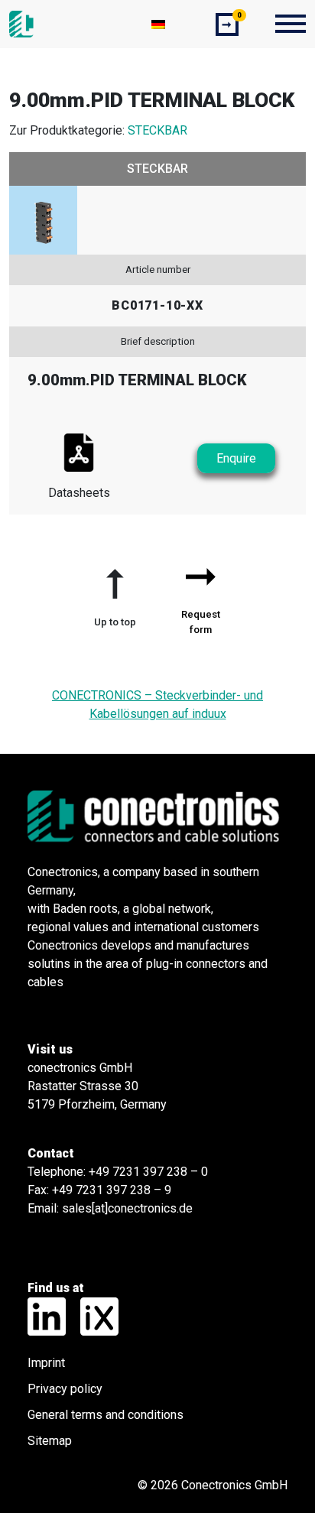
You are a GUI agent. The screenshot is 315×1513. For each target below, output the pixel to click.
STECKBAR (157, 130)
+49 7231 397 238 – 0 (148, 1171)
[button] (114, 592)
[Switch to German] (158, 24)
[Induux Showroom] (94, 1315)
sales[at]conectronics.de (127, 1208)
